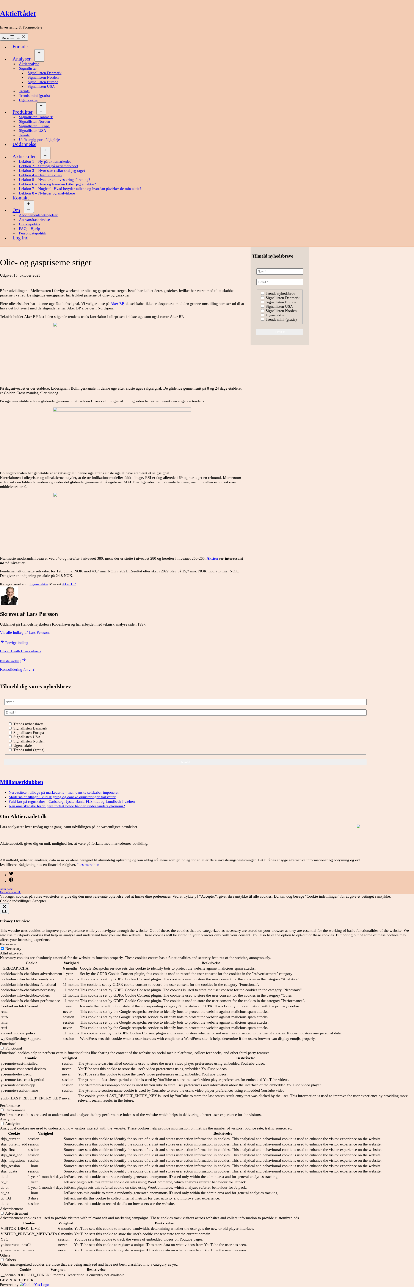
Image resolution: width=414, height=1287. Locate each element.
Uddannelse (24, 144)
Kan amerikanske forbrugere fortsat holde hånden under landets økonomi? (67, 806)
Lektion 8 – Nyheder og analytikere (47, 193)
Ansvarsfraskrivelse (34, 219)
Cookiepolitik (29, 224)
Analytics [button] (7, 1119)
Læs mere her (87, 864)
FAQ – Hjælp (29, 228)
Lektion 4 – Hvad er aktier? (40, 175)
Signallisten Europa (43, 82)
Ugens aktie (28, 100)
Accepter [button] (39, 901)
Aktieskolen (25, 156)
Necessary (13, 948)
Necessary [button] (8, 944)
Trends (24, 91)
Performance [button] (10, 1105)
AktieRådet (18, 14)
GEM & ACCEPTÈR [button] (16, 1280)
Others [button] (5, 1255)
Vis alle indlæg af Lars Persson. (25, 632)
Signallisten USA (41, 86)
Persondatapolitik (32, 233)
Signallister (28, 68)
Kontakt (21, 198)
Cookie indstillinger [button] (15, 901)
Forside (20, 46)
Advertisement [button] (11, 1209)
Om (16, 210)
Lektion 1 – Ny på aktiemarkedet (45, 161)
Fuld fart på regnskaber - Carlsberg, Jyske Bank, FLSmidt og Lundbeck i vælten (72, 801)
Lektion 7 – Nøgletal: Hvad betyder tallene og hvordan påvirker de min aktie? (80, 188)
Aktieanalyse (29, 64)
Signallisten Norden (43, 77)
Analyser (22, 59)
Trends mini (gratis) (34, 95)
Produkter (23, 112)
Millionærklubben (21, 782)
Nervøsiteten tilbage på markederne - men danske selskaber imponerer (64, 792)
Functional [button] (8, 1044)
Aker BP (117, 303)
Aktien (212, 558)
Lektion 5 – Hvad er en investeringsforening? (54, 179)
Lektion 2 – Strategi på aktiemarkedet (48, 166)
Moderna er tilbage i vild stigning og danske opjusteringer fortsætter (62, 797)
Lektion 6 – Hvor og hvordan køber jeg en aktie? (57, 184)
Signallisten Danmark (44, 73)
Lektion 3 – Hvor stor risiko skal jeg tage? (52, 170)
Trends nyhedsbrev (280, 293)
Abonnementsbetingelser (38, 215)
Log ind (20, 238)
